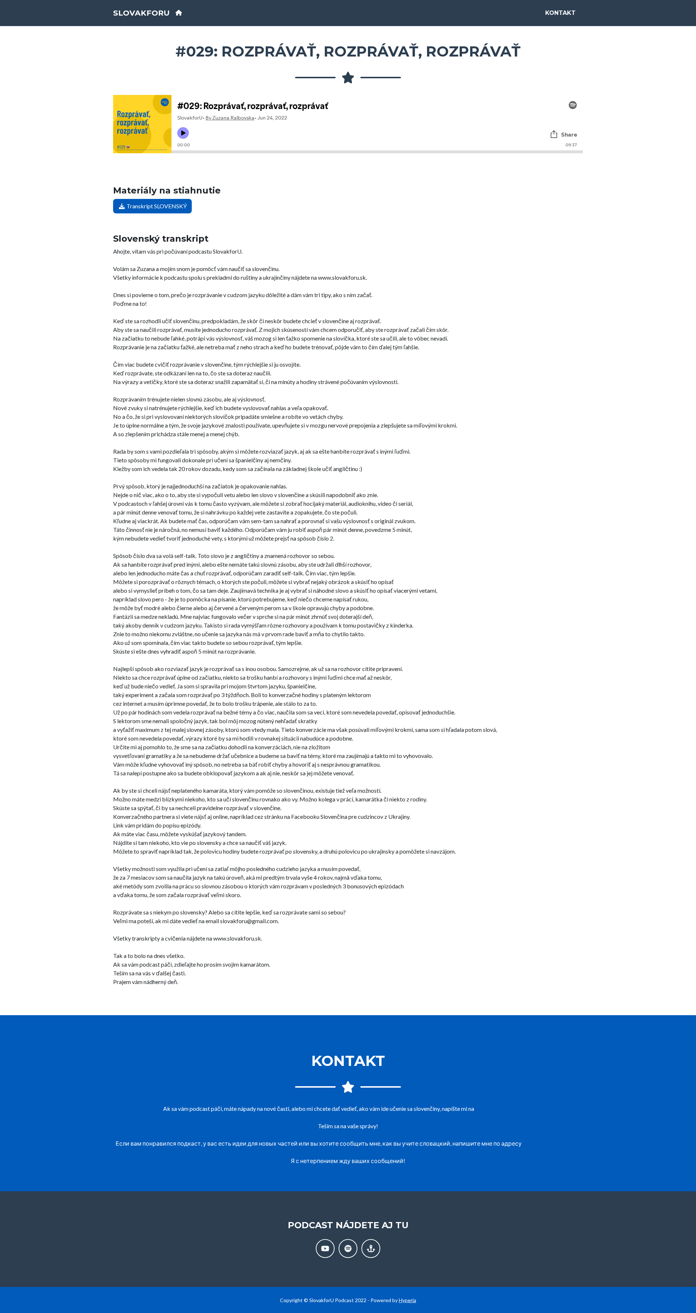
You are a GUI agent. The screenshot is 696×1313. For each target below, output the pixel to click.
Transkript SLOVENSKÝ (156, 206)
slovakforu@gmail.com (504, 1108)
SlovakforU (141, 12)
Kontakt (560, 12)
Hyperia (407, 1300)
